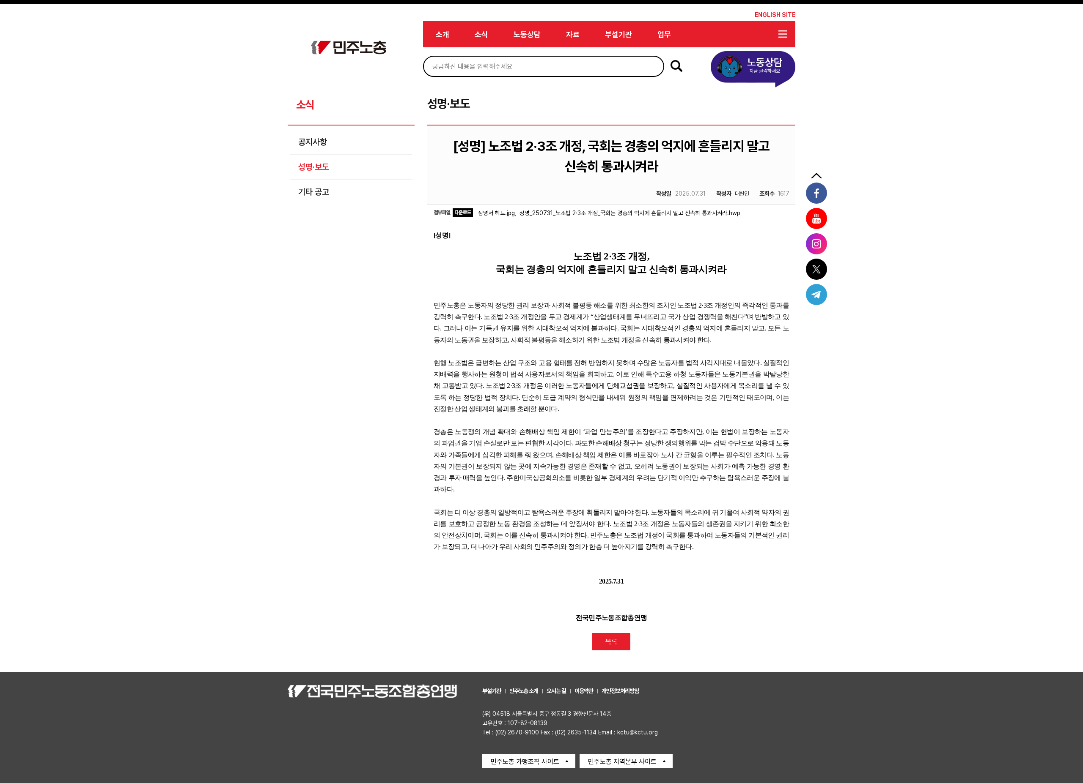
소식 (481, 34)
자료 (573, 34)
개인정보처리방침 (620, 691)
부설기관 (618, 34)
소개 (442, 34)
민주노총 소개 (523, 691)
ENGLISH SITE (775, 14)
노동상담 (527, 34)
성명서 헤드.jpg (496, 213)
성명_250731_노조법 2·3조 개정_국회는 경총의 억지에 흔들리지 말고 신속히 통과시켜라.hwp (630, 213)
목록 (611, 642)
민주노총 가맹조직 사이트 (525, 762)
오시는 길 (556, 691)
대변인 (732, 193)
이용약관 (583, 691)
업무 (664, 34)
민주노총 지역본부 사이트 (622, 762)
